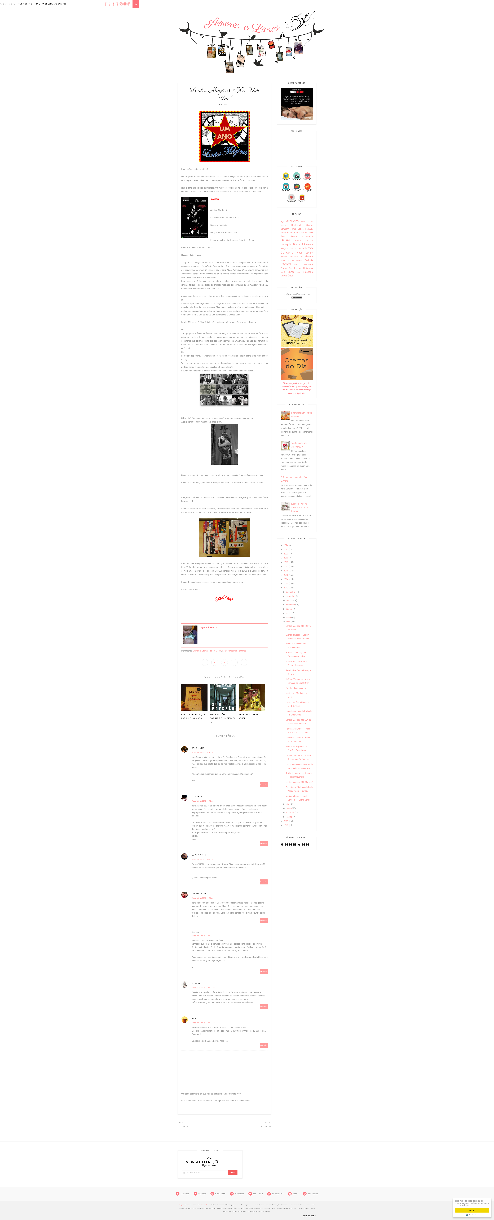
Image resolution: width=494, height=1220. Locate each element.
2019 (286, 558)
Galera (285, 240)
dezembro (290, 592)
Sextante (308, 264)
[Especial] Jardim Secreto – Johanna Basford (299, 508)
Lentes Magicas (229, 651)
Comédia (197, 651)
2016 (286, 571)
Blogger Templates (185, 1205)
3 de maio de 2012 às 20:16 (202, 859)
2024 (286, 545)
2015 (286, 575)
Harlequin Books (290, 244)
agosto (289, 609)
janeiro (289, 817)
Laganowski (199, 893)
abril (288, 804)
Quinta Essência (304, 260)
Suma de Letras (291, 268)
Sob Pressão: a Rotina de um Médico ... (223, 718)
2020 (286, 554)
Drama (205, 651)
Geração (309, 241)
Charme (309, 225)
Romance (242, 651)
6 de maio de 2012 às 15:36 (202, 898)
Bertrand (296, 225)
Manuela (197, 796)
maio (288, 621)
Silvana (196, 983)
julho (288, 613)
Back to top (309, 1216)
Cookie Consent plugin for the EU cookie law (472, 1214)
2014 (286, 579)
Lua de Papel (297, 248)
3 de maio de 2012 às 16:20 (202, 752)
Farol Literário (289, 236)
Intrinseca (307, 244)
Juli (194, 1018)
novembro (290, 596)
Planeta (309, 256)
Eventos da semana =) (296, 688)
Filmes (212, 651)
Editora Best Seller (295, 232)
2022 (286, 549)
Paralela (284, 257)
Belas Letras (307, 221)
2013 (286, 583)
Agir (282, 221)
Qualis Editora (287, 260)
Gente (298, 240)
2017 (286, 566)
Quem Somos (25, 4)
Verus (284, 275)
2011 (286, 821)
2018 (286, 562)
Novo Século (305, 252)
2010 (286, 825)
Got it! (472, 1210)
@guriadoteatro (208, 627)
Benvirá (283, 225)
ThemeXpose (205, 1205)
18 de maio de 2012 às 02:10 (203, 988)
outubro (289, 600)
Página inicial (7, 4)
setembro (290, 605)
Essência (309, 232)
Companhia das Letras (292, 229)
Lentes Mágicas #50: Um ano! (299, 782)
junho (288, 617)
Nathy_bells (199, 855)
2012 (286, 588)
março (289, 808)
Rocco (297, 264)
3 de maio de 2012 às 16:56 (202, 801)
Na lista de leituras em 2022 (51, 4)
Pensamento (296, 256)
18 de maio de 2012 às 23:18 (203, 1023)
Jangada (284, 248)
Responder (263, 785)
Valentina (308, 271)
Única (290, 275)
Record (286, 264)
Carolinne (198, 748)
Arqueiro (292, 221)
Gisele (218, 651)
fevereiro (290, 812)
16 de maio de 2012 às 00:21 (203, 936)
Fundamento (307, 236)
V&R (298, 272)
